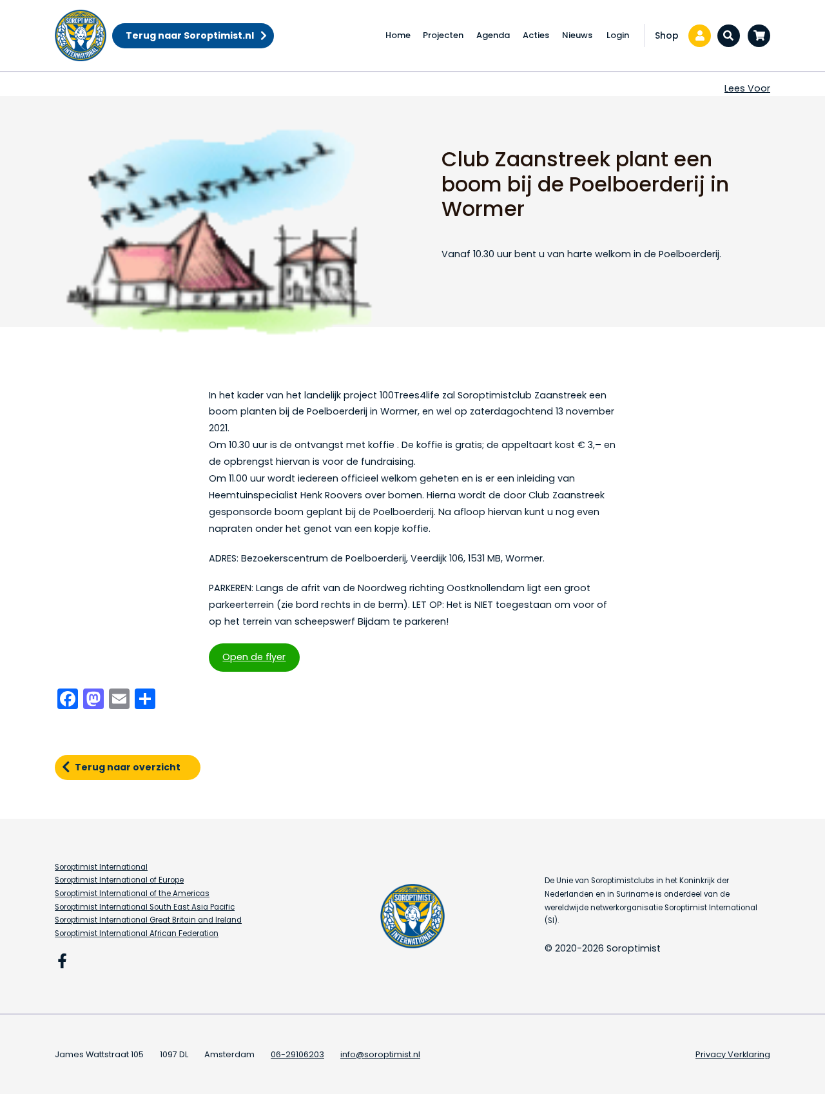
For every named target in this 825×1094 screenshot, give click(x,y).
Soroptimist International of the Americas (132, 893)
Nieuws (577, 35)
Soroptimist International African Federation (136, 933)
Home (398, 35)
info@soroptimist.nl (380, 1054)
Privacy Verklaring (732, 1054)
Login (618, 35)
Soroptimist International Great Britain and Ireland (148, 920)
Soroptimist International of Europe (119, 880)
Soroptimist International (101, 867)
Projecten (443, 35)
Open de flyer (254, 656)
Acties (536, 35)
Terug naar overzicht (127, 767)
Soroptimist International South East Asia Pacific (145, 907)
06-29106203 (297, 1054)
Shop (667, 35)
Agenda (493, 35)
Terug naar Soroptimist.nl (190, 35)
